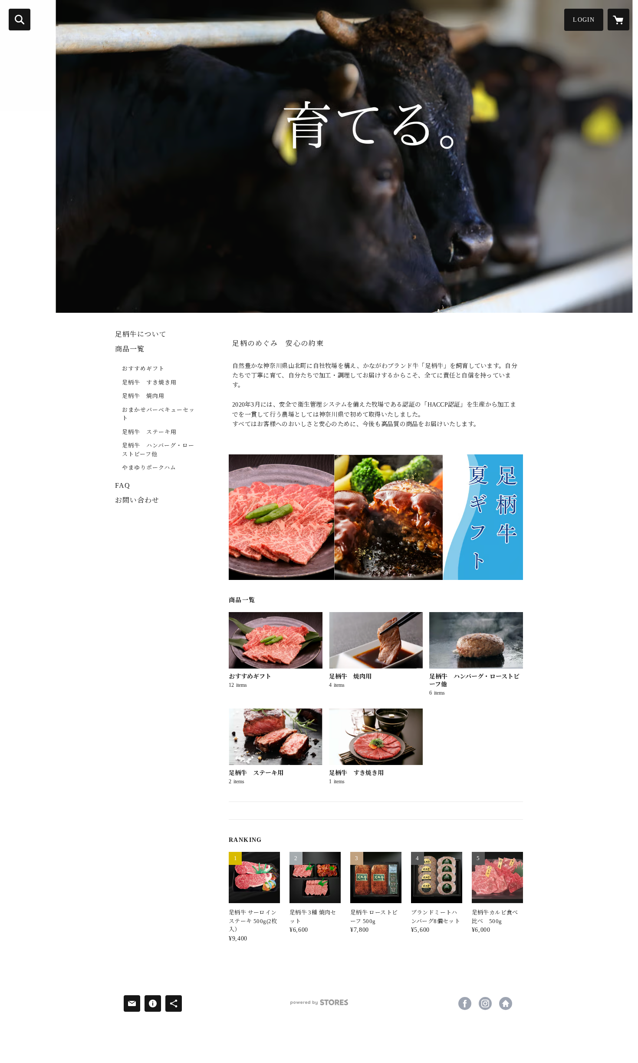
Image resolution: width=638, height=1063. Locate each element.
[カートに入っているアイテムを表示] (618, 19)
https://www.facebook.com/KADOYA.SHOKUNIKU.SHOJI (464, 1003)
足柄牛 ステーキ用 (149, 432)
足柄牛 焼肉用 (143, 396)
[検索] (19, 19)
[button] (583, 20)
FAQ (122, 485)
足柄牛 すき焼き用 (149, 382)
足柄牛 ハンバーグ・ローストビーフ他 (158, 449)
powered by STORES (319, 1005)
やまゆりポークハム (149, 467)
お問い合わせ (137, 500)
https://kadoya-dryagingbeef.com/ (505, 1003)
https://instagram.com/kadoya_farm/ (485, 1003)
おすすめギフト (143, 368)
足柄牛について (141, 334)
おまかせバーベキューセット (158, 414)
